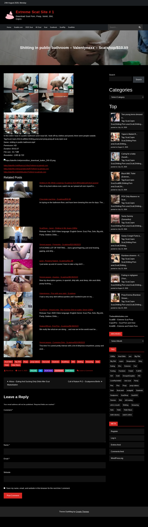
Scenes (113, 400)
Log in (113, 438)
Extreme (127, 366)
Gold (118, 376)
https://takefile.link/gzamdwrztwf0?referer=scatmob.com (26, 169)
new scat (127, 381)
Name (7, 445)
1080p (112, 356)
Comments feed (117, 451)
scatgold (130, 390)
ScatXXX (134, 395)
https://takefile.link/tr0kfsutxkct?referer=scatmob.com (25, 172)
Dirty (140, 361)
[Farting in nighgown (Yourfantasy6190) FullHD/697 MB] (115, 278)
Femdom (122, 371)
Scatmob (55, 362)
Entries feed (116, 445)
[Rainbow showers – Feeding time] (115, 258)
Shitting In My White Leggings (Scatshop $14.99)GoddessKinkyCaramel (68, 183)
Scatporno (114, 395)
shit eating (129, 400)
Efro (119, 366)
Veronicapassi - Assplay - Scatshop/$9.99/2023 (58, 277)
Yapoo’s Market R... (129, 134)
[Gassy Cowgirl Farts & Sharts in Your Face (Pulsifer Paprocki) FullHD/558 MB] (115, 238)
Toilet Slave (16, 365)
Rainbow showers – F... (130, 256)
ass (130, 356)
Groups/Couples (129, 376)
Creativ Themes (82, 512)
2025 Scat (29, 27)
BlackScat (9, 370)
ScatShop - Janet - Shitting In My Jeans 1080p (58, 228)
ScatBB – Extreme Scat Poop (121, 320)
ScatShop (65, 362)
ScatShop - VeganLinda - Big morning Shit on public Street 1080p (66, 310)
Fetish (131, 371)
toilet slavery (114, 415)
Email (7, 459)
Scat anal (45, 362)
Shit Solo (69, 370)
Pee (111, 385)
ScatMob (71, 27)
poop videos (35, 362)
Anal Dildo (8, 362)
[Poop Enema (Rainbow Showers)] (115, 297)
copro (121, 361)
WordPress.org (117, 458)
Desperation (130, 361)
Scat (45, 27)
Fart (135, 366)
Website (7, 472)
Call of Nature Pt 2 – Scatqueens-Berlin (84, 382)
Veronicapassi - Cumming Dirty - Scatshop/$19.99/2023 (62, 342)
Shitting (80, 362)
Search (112, 75)
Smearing (89, 362)
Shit (73, 362)
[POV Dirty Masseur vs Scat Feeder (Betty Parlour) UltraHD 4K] (115, 199)
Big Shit (18, 362)
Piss (117, 385)
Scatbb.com (18, 27)
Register (114, 431)
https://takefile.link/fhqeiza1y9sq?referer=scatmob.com (26, 166)
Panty (136, 381)
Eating (112, 366)
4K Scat (38, 27)
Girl (111, 376)
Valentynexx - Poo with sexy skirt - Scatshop (57, 293)
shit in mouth (115, 405)
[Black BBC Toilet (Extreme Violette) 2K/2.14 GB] (115, 176)
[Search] (140, 27)
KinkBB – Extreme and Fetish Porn (123, 326)
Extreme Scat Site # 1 (35, 12)
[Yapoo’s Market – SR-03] (115, 137)
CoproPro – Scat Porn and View (122, 323)
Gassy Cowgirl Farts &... (131, 236)
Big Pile (137, 356)
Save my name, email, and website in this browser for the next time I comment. (38, 488)
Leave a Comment (86, 370)
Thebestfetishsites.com (118, 316)
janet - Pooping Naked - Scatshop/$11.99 (56, 261)
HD (41, 370)
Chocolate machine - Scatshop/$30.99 (55, 199)
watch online (127, 415)
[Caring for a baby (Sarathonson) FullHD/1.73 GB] (115, 156)
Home (9, 27)
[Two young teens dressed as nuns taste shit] (115, 117)
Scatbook (53, 27)
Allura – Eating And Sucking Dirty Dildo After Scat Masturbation (28, 383)
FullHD (33, 370)
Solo (97, 362)
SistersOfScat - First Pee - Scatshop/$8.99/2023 (59, 326)
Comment (8, 410)
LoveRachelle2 (115, 381)
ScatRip (62, 27)
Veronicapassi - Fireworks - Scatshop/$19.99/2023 (60, 245)
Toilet (7, 365)
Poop (26, 362)
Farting (113, 371)
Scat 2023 (48, 370)
